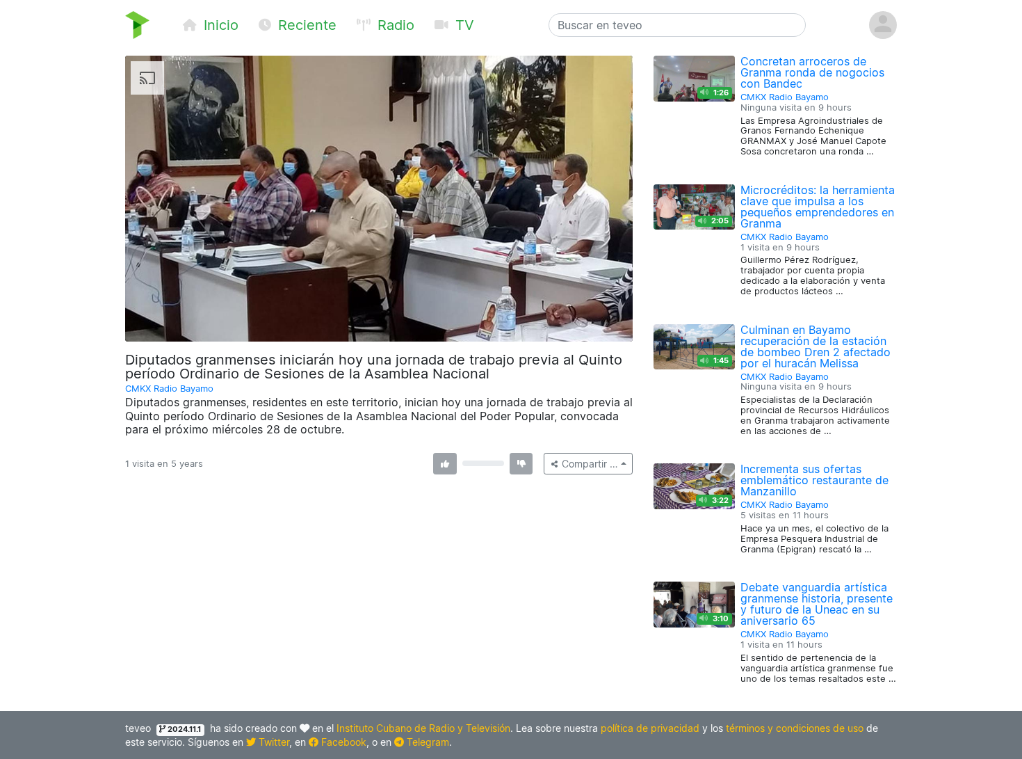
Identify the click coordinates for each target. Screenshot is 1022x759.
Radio (393, 25)
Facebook (342, 742)
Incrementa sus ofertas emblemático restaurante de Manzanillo (814, 480)
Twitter (272, 742)
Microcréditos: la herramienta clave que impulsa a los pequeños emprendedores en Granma (817, 206)
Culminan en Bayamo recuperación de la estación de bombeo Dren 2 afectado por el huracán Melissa (815, 346)
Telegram (426, 742)
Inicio (219, 25)
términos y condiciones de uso (794, 728)
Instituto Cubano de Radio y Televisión (423, 728)
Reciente (305, 25)
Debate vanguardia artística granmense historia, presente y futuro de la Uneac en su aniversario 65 (816, 604)
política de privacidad (650, 728)
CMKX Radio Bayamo (169, 388)
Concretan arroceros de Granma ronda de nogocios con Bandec (812, 72)
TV (462, 25)
